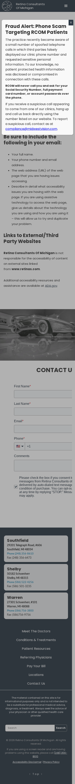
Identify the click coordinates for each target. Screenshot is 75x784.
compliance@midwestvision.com (31, 129)
